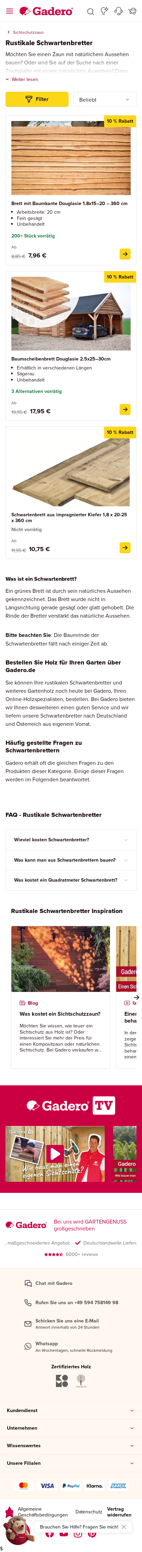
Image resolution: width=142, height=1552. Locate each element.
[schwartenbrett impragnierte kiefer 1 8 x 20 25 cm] (125, 547)
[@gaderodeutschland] (64, 1533)
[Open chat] (19, 1532)
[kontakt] (118, 11)
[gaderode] (92, 1533)
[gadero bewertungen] (9, 1512)
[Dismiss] (123, 1527)
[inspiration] (104, 11)
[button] (91, 11)
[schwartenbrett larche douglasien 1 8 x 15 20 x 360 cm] (125, 254)
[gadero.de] (78, 1533)
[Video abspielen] (55, 1154)
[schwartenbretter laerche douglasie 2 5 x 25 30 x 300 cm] (125, 409)
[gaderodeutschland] (49, 1533)
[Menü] (10, 11)
